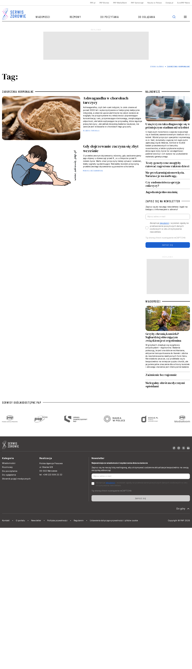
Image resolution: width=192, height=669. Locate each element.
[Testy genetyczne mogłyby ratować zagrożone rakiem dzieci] (168, 164)
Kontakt (6, 520)
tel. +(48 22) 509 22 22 (50, 474)
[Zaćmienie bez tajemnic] (168, 376)
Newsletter (36, 520)
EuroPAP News (183, 3)
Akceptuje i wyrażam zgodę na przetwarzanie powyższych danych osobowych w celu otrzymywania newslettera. (169, 227)
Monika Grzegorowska (93, 171)
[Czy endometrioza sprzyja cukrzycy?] (168, 184)
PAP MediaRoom (120, 3)
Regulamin (79, 520)
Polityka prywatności (57, 520)
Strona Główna (157, 67)
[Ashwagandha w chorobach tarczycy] (72, 118)
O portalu (20, 520)
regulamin (164, 223)
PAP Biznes (104, 3)
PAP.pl (92, 3)
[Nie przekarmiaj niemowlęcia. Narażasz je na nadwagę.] (168, 174)
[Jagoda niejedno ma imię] (168, 191)
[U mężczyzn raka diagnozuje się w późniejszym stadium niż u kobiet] (168, 128)
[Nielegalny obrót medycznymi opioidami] (168, 385)
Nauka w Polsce (154, 3)
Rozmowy (75, 17)
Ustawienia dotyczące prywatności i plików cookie (114, 520)
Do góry (180, 508)
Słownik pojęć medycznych (16, 478)
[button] (185, 17)
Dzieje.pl (169, 3)
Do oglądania (146, 17)
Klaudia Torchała (91, 131)
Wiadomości (43, 17)
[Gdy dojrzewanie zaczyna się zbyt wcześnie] (72, 167)
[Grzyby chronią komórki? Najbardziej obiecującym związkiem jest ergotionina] (168, 339)
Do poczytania (109, 17)
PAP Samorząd (137, 3)
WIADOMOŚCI (153, 301)
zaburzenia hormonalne (18, 91)
